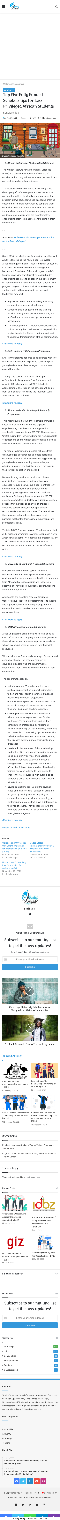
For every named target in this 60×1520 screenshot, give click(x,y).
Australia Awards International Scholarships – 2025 (15, 1084)
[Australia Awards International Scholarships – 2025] (15, 1071)
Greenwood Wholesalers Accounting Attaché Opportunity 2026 (14, 1217)
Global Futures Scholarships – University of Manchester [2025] (15, 1115)
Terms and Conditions (37, 1518)
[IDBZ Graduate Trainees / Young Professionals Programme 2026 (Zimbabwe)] (45, 1204)
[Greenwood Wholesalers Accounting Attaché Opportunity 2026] (15, 1203)
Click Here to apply (12, 619)
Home (8, 84)
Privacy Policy (19, 1518)
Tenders (8, 1365)
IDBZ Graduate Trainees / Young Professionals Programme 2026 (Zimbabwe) (44, 1222)
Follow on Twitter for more (16, 827)
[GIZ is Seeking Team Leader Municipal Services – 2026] (15, 1243)
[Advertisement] (30, 47)
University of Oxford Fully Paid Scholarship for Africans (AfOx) (14, 865)
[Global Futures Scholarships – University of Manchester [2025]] (15, 1102)
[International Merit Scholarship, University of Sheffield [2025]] (44, 1070)
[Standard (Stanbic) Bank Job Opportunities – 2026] (45, 1242)
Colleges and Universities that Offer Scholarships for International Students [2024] (44, 1117)
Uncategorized (11, 1370)
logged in (18, 1177)
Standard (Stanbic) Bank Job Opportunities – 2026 (43, 1254)
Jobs (6, 1351)
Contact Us (7, 1429)
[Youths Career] (15, 6)
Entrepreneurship (12, 1360)
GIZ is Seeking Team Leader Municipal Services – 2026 (15, 1257)
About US (6, 1434)
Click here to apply (12, 343)
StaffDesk (11, 118)
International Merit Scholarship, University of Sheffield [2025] (43, 1083)
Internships (9, 1346)
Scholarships (18, 84)
